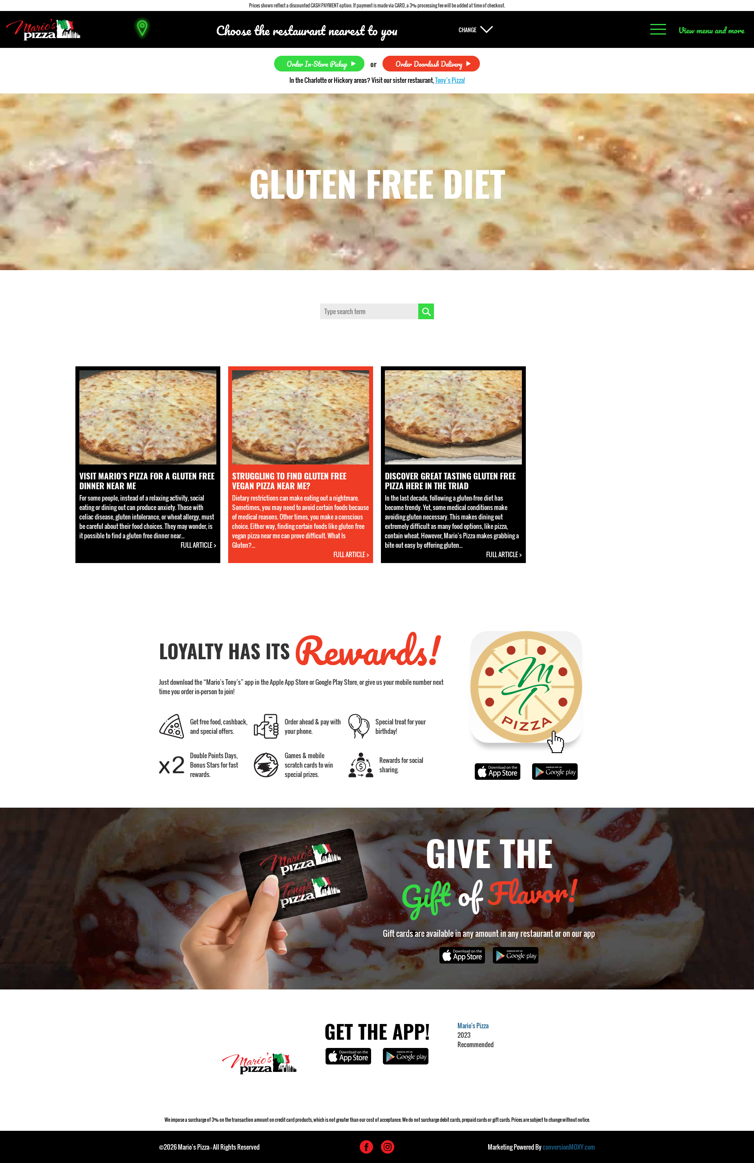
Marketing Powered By (541, 1147)
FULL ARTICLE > (198, 545)
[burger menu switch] (658, 30)
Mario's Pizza (473, 1025)
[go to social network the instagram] (387, 1147)
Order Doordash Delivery (428, 63)
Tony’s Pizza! (450, 80)
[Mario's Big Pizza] (43, 29)
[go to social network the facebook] (366, 1147)
